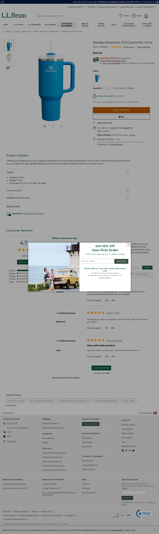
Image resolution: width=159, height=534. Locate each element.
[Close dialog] (128, 244)
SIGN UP (121, 261)
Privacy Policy (105, 278)
